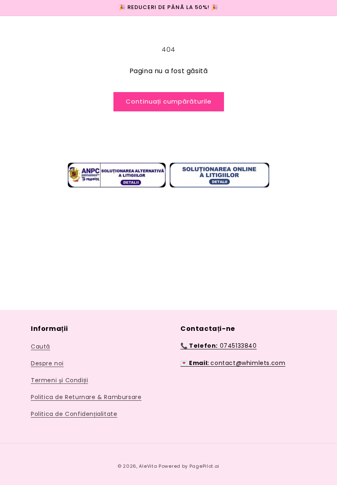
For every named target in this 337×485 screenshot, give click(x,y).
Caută (40, 346)
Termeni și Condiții (59, 380)
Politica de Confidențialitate (74, 414)
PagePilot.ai (204, 466)
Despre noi (47, 363)
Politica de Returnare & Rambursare (86, 397)
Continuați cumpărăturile (169, 101)
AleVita (149, 466)
